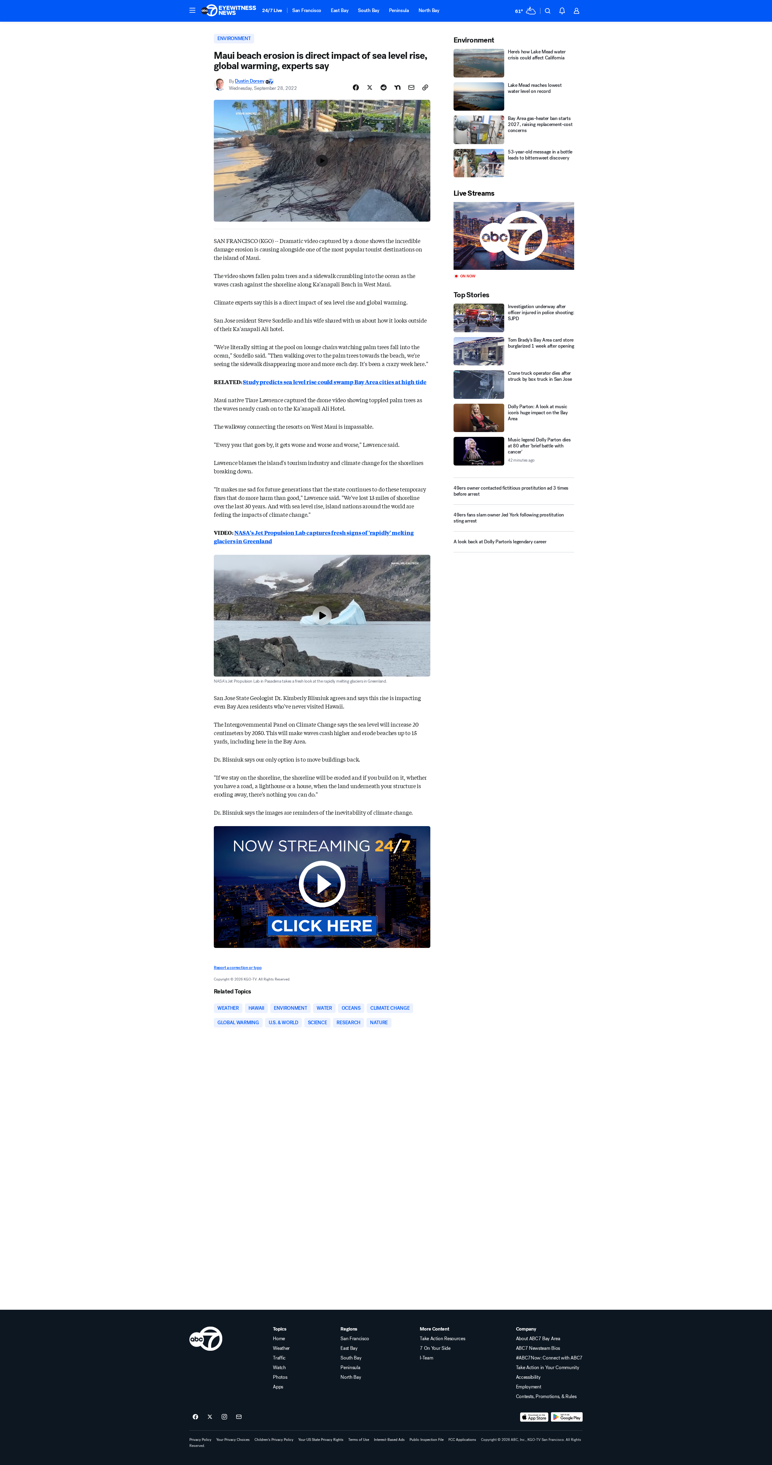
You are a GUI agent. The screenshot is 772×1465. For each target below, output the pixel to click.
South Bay (368, 10)
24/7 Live (272, 10)
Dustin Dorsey (249, 81)
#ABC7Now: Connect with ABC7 (549, 1358)
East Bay (339, 10)
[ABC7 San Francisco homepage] (228, 10)
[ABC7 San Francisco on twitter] (210, 1417)
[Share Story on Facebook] (356, 87)
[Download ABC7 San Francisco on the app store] (534, 1417)
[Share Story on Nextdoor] (397, 87)
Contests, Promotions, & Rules (546, 1396)
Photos (280, 1377)
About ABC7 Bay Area (538, 1338)
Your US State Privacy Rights (320, 1439)
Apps (278, 1386)
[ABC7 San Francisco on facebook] (195, 1417)
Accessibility (528, 1377)
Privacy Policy (200, 1439)
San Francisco (306, 10)
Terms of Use (358, 1439)
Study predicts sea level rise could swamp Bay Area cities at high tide (334, 382)
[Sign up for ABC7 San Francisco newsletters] (239, 1417)
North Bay (429, 10)
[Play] (514, 236)
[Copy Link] (425, 87)
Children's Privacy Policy (274, 1439)
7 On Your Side (435, 1348)
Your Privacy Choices (233, 1439)
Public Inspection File (427, 1439)
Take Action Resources (442, 1338)
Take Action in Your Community (547, 1367)
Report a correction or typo (237, 968)
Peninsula (399, 10)
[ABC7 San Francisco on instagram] (224, 1417)
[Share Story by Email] (411, 87)
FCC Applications (462, 1439)
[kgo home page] (205, 1339)
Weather (281, 1348)
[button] (192, 10)
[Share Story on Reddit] (383, 87)
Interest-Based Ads (389, 1439)
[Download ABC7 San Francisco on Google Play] (567, 1417)
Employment (528, 1386)
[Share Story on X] (370, 87)
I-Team (426, 1358)
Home (279, 1338)
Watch (279, 1367)
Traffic (279, 1358)
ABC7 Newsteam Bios (538, 1348)
